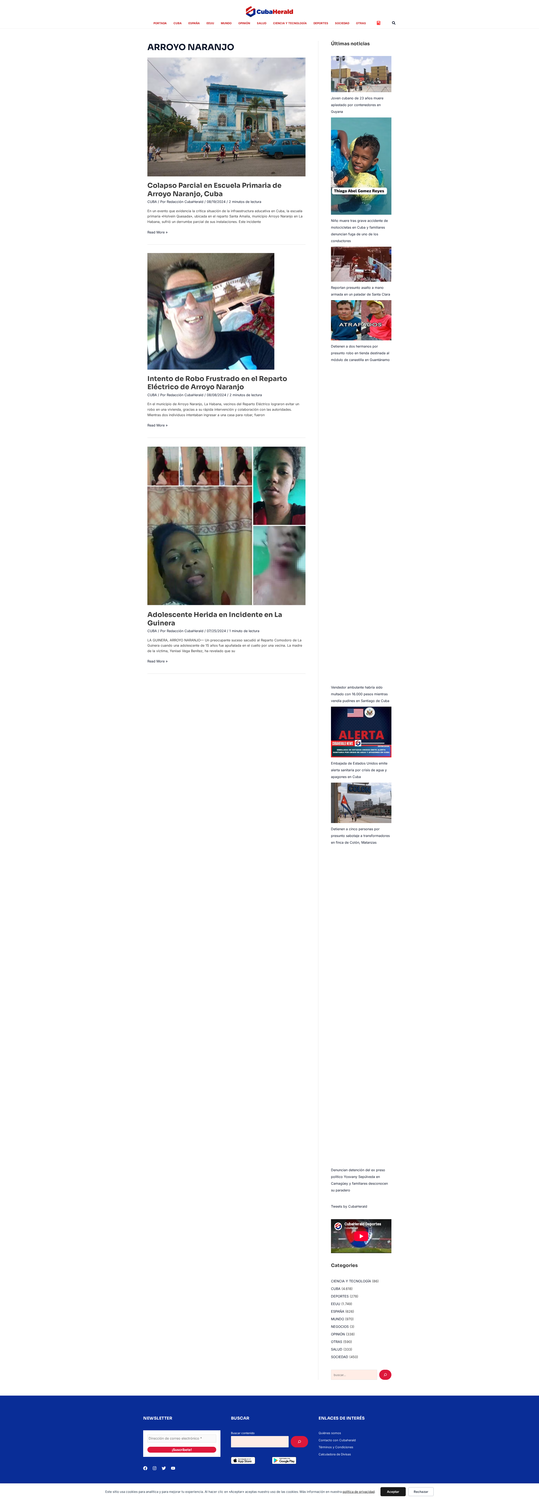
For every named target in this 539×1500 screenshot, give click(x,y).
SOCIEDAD (339, 1357)
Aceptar (393, 1492)
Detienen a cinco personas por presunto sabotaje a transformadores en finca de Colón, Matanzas (360, 836)
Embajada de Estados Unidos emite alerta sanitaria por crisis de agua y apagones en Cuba (359, 770)
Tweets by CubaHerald (349, 1206)
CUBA (152, 202)
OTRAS (336, 1342)
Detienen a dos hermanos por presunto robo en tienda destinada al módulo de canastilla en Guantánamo (360, 353)
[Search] (385, 1375)
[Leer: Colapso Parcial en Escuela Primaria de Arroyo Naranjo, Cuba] (226, 117)
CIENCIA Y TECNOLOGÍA (351, 1281)
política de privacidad (359, 1492)
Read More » (157, 232)
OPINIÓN (338, 1334)
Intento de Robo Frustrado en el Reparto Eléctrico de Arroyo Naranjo (217, 382)
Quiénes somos (330, 1433)
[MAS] (299, 1441)
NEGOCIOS (340, 1326)
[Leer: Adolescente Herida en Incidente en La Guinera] (226, 526)
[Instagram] (154, 1468)
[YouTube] (173, 1468)
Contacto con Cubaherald (337, 1440)
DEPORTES (340, 1296)
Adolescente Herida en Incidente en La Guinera (214, 618)
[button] (394, 23)
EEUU (335, 1304)
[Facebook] (145, 1468)
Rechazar (421, 1492)
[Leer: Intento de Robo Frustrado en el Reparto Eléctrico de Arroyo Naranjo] (210, 311)
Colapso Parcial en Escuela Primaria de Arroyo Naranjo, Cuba (214, 189)
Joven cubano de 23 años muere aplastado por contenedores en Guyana (357, 105)
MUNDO (337, 1319)
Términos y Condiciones (336, 1447)
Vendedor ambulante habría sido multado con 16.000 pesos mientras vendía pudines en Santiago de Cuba (360, 694)
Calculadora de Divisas (335, 1454)
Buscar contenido (243, 1433)
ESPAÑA (337, 1311)
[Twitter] (164, 1468)
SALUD (336, 1349)
